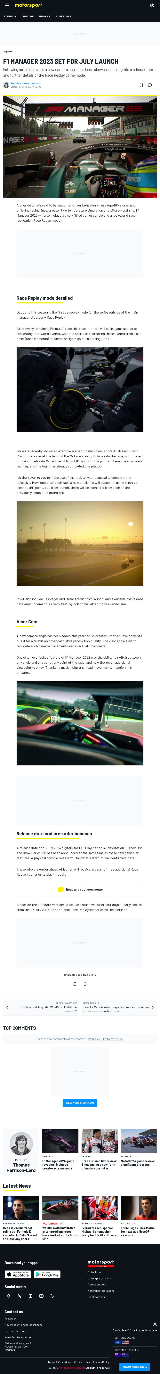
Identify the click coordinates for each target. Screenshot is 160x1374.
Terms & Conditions (59, 1362)
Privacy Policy (101, 1362)
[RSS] (52, 1296)
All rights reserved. (98, 1367)
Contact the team (15, 1331)
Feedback (10, 1318)
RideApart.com (97, 1296)
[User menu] (152, 5)
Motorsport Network (72, 1367)
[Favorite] (141, 85)
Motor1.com (94, 1272)
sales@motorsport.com (19, 1337)
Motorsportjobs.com (100, 1278)
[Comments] (151, 85)
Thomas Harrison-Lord (26, 83)
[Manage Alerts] (85, 984)
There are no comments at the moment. (80, 1039)
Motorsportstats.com (101, 1290)
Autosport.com (97, 1284)
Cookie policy (82, 1362)
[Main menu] (7, 5)
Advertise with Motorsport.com (23, 1324)
